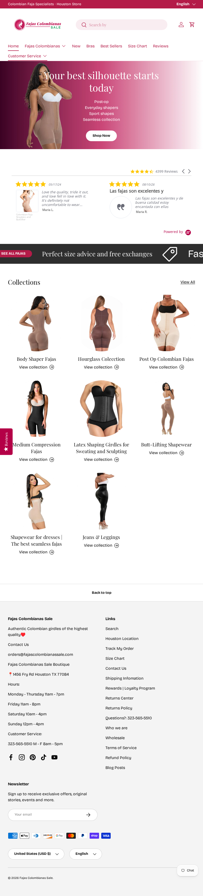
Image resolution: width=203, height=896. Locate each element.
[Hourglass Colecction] (101, 323)
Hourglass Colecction (101, 359)
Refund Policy (118, 757)
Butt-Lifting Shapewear (166, 444)
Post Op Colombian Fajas (166, 359)
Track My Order (119, 648)
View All (187, 282)
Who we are (116, 728)
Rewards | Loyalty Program (130, 688)
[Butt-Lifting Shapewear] (166, 408)
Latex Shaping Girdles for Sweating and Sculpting (101, 447)
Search (112, 628)
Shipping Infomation (124, 678)
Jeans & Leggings (101, 537)
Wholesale (115, 737)
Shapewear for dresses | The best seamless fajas (36, 540)
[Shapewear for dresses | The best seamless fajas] (36, 501)
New (76, 46)
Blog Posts (115, 767)
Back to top (101, 593)
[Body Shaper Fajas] (36, 323)
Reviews (160, 46)
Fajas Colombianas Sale (36, 878)
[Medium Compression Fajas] (36, 408)
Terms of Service (121, 747)
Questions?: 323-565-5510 (128, 718)
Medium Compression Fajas (36, 447)
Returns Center (119, 698)
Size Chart (137, 46)
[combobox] (121, 24)
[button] (192, 24)
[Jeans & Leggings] (101, 501)
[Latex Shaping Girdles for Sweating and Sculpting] (101, 408)
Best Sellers (111, 46)
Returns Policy (118, 708)
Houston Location (122, 638)
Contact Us (115, 668)
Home (13, 46)
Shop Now (101, 135)
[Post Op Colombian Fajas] (166, 323)
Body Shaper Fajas (36, 359)
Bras (90, 46)
